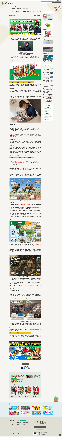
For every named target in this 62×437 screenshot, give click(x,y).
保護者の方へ (19, 427)
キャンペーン (25, 424)
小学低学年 (46, 116)
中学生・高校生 (46, 119)
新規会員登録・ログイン (40, 426)
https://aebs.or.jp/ (43, 434)
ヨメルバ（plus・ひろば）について (13, 427)
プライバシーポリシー (18, 428)
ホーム (11, 422)
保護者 (45, 108)
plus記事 (12, 6)
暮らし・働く (11, 424)
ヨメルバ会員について (39, 428)
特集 (10, 425)
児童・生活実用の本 (19, 422)
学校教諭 (46, 111)
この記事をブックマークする (38, 15)
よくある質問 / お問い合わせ (25, 427)
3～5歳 (48, 114)
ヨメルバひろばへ (23, 420)
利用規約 (23, 428)
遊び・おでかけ (18, 424)
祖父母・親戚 (49, 108)
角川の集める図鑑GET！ (13, 15)
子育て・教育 (15, 6)
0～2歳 (45, 114)
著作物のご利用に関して (12, 428)
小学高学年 (46, 117)
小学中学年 (50, 116)
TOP (9, 6)
